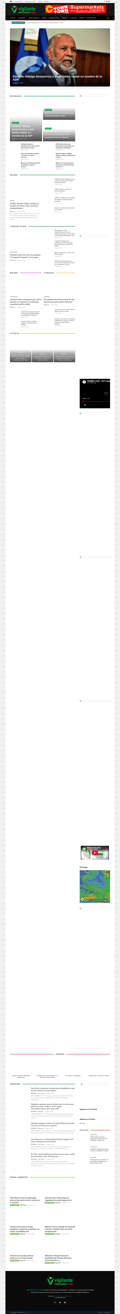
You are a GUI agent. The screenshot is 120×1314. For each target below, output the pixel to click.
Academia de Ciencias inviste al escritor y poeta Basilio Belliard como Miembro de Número (30, 313)
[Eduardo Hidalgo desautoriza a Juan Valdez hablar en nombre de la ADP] (26, 120)
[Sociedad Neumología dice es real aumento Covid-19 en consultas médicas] (42, 349)
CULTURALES (14, 296)
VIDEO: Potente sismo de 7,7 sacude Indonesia (63, 190)
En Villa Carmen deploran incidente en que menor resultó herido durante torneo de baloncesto (53, 1155)
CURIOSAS (47, 296)
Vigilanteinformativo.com (34, 1290)
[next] (107, 23)
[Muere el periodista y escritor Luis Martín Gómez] (48, 254)
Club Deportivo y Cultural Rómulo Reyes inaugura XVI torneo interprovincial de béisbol (52, 1140)
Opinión (60, 1054)
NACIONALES (15, 122)
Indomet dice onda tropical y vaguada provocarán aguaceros (58, 1199)
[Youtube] (109, 1)
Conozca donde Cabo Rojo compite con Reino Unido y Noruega (29, 323)
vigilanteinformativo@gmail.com (63, 1296)
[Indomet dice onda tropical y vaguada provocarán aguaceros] (60, 1188)
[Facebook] (104, 1)
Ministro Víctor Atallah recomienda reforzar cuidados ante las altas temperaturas (60, 1229)
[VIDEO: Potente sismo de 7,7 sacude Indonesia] (48, 191)
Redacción (12, 211)
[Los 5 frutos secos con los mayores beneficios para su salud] (48, 312)
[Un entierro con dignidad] (73, 1065)
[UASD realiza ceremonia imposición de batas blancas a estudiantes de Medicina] (49, 146)
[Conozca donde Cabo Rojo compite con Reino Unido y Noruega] (14, 324)
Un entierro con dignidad (73, 1075)
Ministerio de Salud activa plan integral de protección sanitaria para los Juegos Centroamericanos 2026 (21, 357)
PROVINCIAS (48, 128)
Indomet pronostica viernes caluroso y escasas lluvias (21, 1257)
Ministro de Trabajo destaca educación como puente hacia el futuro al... (65, 164)
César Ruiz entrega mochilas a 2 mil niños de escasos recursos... (30, 155)
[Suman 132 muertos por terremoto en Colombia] (48, 209)
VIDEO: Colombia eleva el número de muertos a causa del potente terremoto (65, 199)
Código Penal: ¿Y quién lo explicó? (99, 1075)
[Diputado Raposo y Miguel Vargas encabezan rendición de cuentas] (49, 156)
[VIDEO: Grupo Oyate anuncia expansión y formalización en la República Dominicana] (64, 349)
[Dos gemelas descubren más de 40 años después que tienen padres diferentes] (59, 285)
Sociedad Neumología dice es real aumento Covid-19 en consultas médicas (42, 358)
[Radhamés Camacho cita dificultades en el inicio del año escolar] (59, 109)
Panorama (16, 96)
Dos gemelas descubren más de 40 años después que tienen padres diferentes (59, 300)
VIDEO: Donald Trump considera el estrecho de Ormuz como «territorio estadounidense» (24, 205)
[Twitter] (107, 1)
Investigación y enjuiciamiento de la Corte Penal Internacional (47, 1076)
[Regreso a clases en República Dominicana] (21, 1065)
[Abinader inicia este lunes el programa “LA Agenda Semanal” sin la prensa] (25, 239)
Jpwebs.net (27, 1312)
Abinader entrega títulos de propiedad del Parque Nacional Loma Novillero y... (58, 1258)
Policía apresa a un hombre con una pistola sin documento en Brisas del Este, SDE (99, 1161)
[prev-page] (11, 365)
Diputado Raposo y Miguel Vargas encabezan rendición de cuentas (65, 155)
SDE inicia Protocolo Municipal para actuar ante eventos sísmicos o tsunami (25, 1200)
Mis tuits (82, 1123)
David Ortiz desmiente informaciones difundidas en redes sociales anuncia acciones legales (53, 1089)
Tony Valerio (41, 1093)
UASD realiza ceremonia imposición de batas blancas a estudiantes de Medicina (65, 146)
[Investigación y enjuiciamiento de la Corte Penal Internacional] (47, 1065)
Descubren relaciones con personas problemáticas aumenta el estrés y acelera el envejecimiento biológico (65, 321)
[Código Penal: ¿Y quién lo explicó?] (99, 1065)
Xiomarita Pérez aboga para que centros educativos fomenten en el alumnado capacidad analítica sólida (25, 301)
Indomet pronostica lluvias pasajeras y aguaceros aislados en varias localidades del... (24, 1229)
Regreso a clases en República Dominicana (21, 1076)
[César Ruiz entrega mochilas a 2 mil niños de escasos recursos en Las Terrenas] (14, 156)
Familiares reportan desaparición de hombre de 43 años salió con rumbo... (30, 146)
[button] (108, 18)
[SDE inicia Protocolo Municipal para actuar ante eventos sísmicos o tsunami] (25, 1188)
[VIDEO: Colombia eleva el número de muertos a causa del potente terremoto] (48, 200)
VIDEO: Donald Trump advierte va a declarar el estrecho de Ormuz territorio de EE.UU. (65, 180)
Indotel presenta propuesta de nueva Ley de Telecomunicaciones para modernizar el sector (65, 262)
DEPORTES (20, 352)
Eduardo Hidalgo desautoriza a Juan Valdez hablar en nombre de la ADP (44, 22)
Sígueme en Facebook (88, 1109)
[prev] (104, 23)
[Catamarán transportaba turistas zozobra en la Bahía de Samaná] (84, 1149)
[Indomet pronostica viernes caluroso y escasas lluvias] (25, 1245)
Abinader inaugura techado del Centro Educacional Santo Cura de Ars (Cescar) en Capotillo (53, 1124)
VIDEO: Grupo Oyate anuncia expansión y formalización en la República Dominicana (64, 358)
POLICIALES (93, 1157)
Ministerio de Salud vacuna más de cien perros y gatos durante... (30, 164)
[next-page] (14, 365)
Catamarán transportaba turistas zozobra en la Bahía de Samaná (99, 1149)
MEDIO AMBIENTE (14, 1205)
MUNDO (12, 200)
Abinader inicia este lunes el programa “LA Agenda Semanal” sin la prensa (25, 256)
